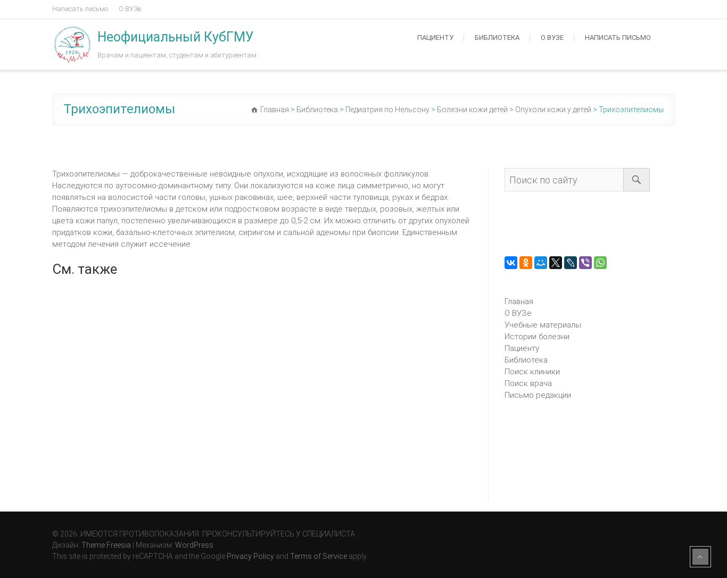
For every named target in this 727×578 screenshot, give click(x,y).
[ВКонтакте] (511, 262)
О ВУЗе (130, 9)
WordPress (194, 545)
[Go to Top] (700, 557)
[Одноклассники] (525, 262)
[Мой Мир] (540, 262)
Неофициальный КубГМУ (175, 37)
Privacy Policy (250, 556)
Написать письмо (80, 9)
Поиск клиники (532, 371)
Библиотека (497, 37)
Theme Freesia (106, 545)
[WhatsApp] (600, 262)
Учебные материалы (543, 325)
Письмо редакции (538, 395)
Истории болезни (537, 336)
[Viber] (585, 262)
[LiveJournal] (570, 262)
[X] (555, 262)
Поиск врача (528, 383)
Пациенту (435, 37)
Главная (519, 301)
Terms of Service (318, 556)
